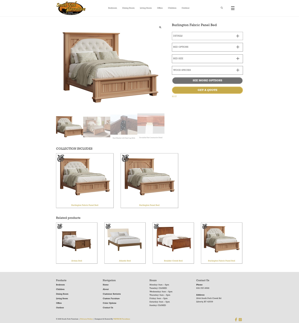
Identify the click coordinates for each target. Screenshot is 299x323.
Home (106, 285)
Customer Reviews (112, 294)
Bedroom (112, 8)
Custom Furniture (111, 299)
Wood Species (182, 70)
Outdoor (186, 8)
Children (172, 8)
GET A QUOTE (207, 90)
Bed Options (180, 47)
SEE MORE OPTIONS (207, 80)
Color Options (109, 303)
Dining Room (128, 8)
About (106, 289)
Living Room (146, 8)
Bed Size (178, 58)
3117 (174, 97)
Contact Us (108, 308)
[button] (160, 27)
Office (160, 8)
